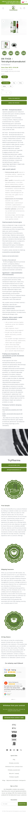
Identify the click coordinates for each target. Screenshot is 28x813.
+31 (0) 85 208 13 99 (14, 465)
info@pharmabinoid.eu (14, 469)
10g (14, 82)
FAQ (14, 759)
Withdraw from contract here (14, 766)
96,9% (4, 76)
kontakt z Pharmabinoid (9, 260)
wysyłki (6, 71)
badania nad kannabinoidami (10, 256)
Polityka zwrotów (14, 763)
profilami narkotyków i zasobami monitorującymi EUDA (11, 307)
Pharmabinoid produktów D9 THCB (12, 409)
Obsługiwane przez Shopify (19, 811)
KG (10, 86)
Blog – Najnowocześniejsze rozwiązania (13, 780)
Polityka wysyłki (14, 777)
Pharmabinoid (9, 811)
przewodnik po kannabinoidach (11, 252)
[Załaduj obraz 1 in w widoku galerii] (5, 45)
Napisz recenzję (10, 675)
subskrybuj (22, 803)
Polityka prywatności (14, 770)
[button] (3, 8)
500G (4, 86)
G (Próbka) (6, 82)
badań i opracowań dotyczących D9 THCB (12, 414)
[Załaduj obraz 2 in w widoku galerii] (14, 45)
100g (20, 82)
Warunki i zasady (14, 773)
